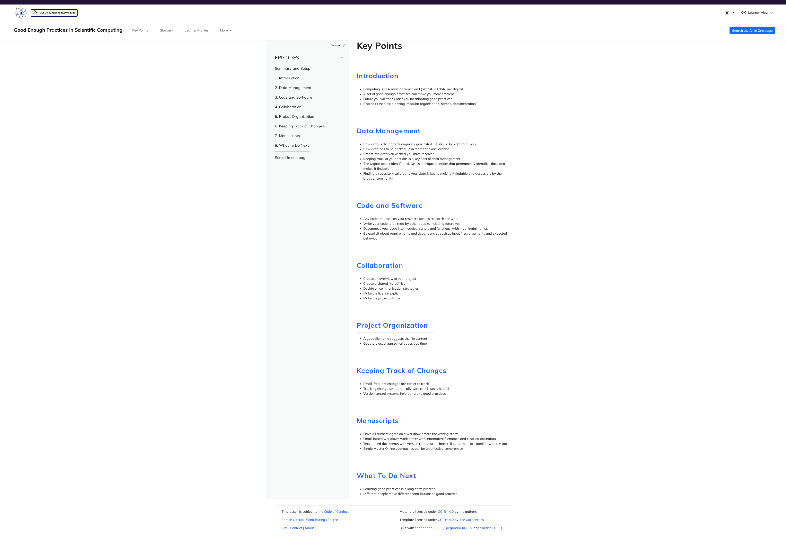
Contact (296, 528)
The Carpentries (471, 520)
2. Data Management (293, 87)
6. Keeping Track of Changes (299, 126)
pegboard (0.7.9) (459, 528)
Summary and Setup (292, 68)
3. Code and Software (293, 97)
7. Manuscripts (287, 135)
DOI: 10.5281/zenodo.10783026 (57, 12)
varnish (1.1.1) (491, 528)
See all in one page (291, 157)
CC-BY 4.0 (446, 511)
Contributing (315, 520)
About (309, 528)
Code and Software (390, 205)
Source (333, 520)
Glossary (166, 30)
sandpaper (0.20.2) (429, 528)
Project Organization (392, 325)
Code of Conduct (336, 511)
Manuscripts (378, 420)
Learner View (758, 12)
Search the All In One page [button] (752, 30)
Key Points (140, 30)
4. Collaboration (288, 107)
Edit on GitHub (293, 520)
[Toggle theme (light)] (729, 12)
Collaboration (380, 265)
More (224, 30)
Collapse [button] (336, 45)
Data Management (389, 131)
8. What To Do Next (292, 145)
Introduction (378, 76)
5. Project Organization (294, 116)
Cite (285, 528)
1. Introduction (287, 78)
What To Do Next (386, 475)
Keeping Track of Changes (402, 370)
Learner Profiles (197, 30)
